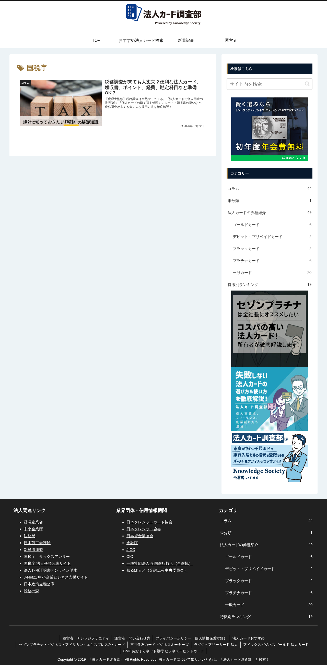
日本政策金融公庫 (39, 584)
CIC (129, 556)
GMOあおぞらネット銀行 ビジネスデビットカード (163, 651)
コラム (269, 188)
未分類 (269, 200)
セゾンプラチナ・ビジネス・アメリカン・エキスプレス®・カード (72, 645)
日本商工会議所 (37, 543)
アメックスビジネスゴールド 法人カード (276, 645)
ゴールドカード (272, 224)
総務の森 (31, 591)
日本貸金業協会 (139, 536)
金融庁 (132, 543)
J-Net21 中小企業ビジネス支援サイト (56, 577)
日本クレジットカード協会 (149, 522)
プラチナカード (272, 260)
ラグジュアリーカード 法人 (216, 645)
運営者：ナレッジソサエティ (86, 638)
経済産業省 (33, 522)
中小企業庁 (33, 529)
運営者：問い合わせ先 (132, 638)
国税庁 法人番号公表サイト (47, 563)
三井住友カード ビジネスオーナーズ (159, 645)
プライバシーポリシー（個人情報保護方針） (191, 638)
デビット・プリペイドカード (272, 236)
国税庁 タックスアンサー (47, 556)
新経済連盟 (33, 549)
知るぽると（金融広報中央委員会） (157, 570)
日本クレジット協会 (143, 529)
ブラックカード (272, 248)
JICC (130, 549)
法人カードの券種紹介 (269, 212)
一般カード (272, 272)
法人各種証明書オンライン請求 (50, 570)
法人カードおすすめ (248, 638)
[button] (307, 84)
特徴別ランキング (269, 284)
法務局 (29, 536)
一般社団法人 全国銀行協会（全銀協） (159, 563)
